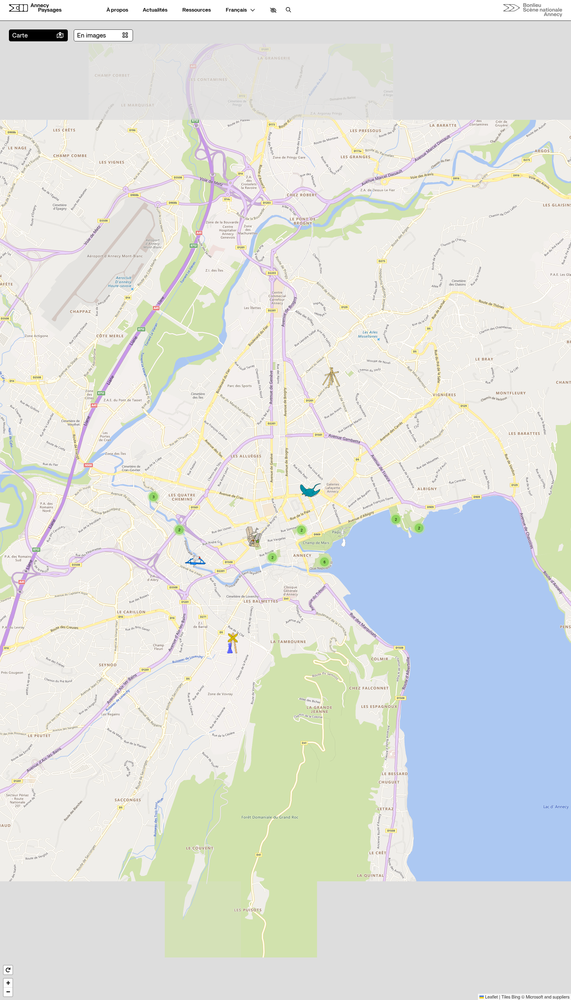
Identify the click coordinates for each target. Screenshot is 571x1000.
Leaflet (491, 996)
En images (91, 35)
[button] (273, 10)
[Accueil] (35, 8)
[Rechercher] (288, 10)
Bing (516, 996)
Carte (20, 35)
